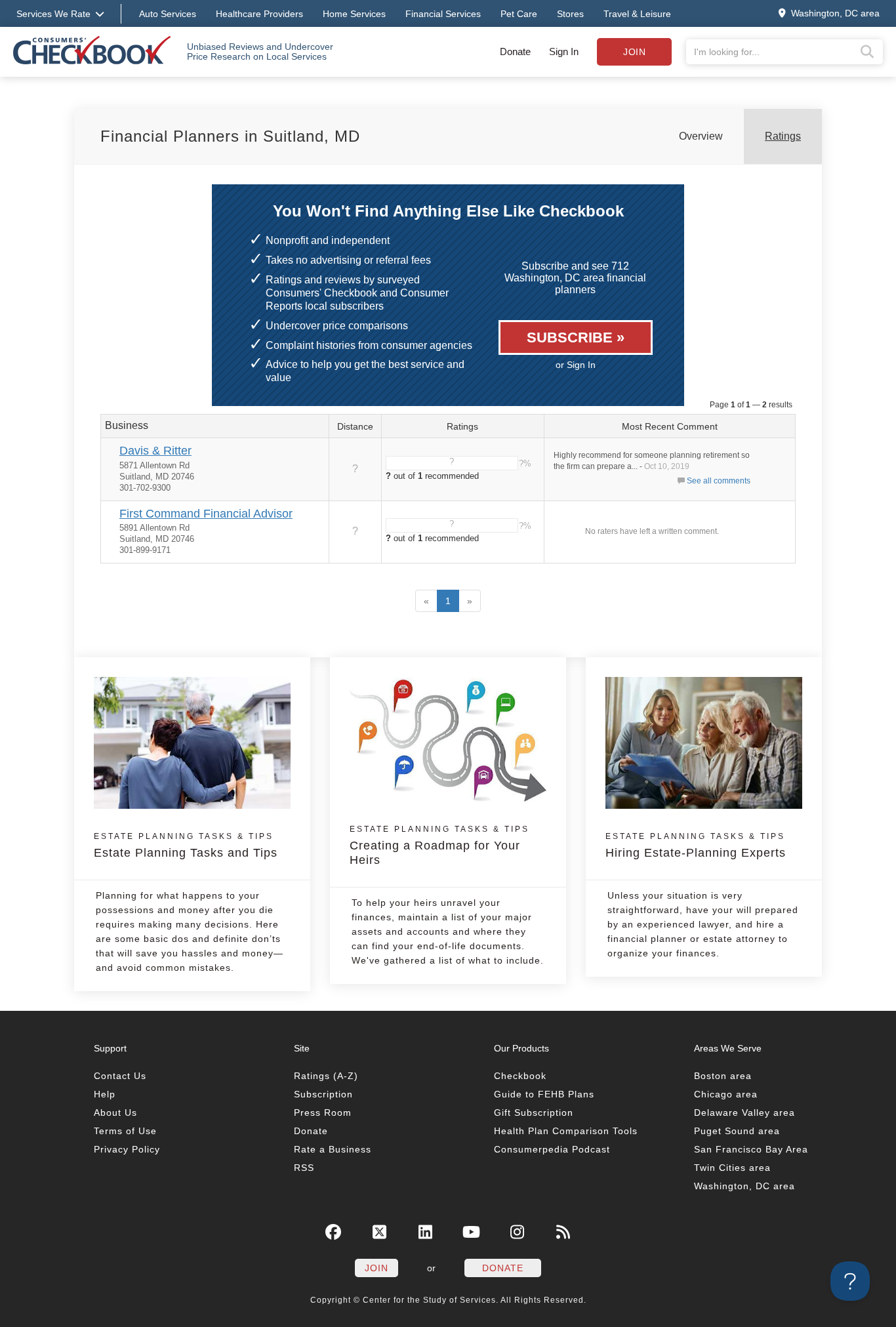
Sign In (564, 51)
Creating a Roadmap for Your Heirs (439, 846)
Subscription (323, 1094)
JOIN (376, 1268)
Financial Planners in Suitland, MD (230, 136)
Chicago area (726, 1094)
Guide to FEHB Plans (544, 1094)
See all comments (718, 480)
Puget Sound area (737, 1131)
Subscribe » (575, 337)
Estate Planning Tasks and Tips (185, 845)
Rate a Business (332, 1149)
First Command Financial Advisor (206, 513)
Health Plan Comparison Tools (566, 1131)
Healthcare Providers (259, 14)
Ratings (783, 136)
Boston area (723, 1076)
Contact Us (120, 1076)
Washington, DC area (744, 1186)
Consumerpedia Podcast (552, 1149)
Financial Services (443, 14)
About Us (115, 1112)
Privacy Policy (127, 1149)
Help (104, 1094)
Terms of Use (125, 1131)
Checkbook (520, 1076)
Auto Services (167, 14)
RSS (304, 1167)
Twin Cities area (732, 1167)
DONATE (502, 1268)
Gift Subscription (533, 1112)
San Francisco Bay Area (751, 1149)
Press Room (323, 1112)
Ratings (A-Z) (326, 1076)
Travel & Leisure (637, 14)
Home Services (354, 14)
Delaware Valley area (744, 1112)
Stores (570, 14)
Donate (515, 51)
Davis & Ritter (155, 450)
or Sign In (576, 364)
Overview (701, 136)
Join (634, 52)
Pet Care (518, 14)
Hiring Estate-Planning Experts (695, 845)
